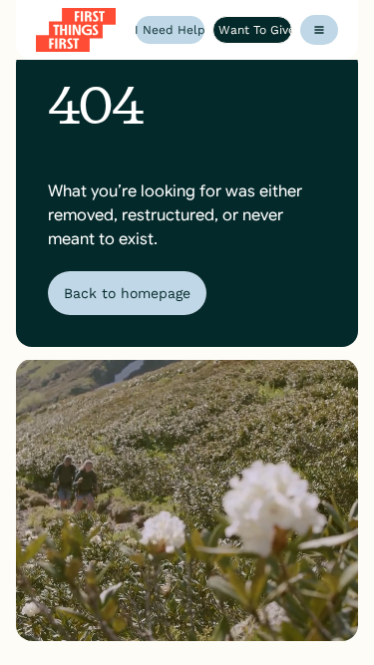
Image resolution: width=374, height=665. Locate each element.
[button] (319, 30)
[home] (76, 30)
